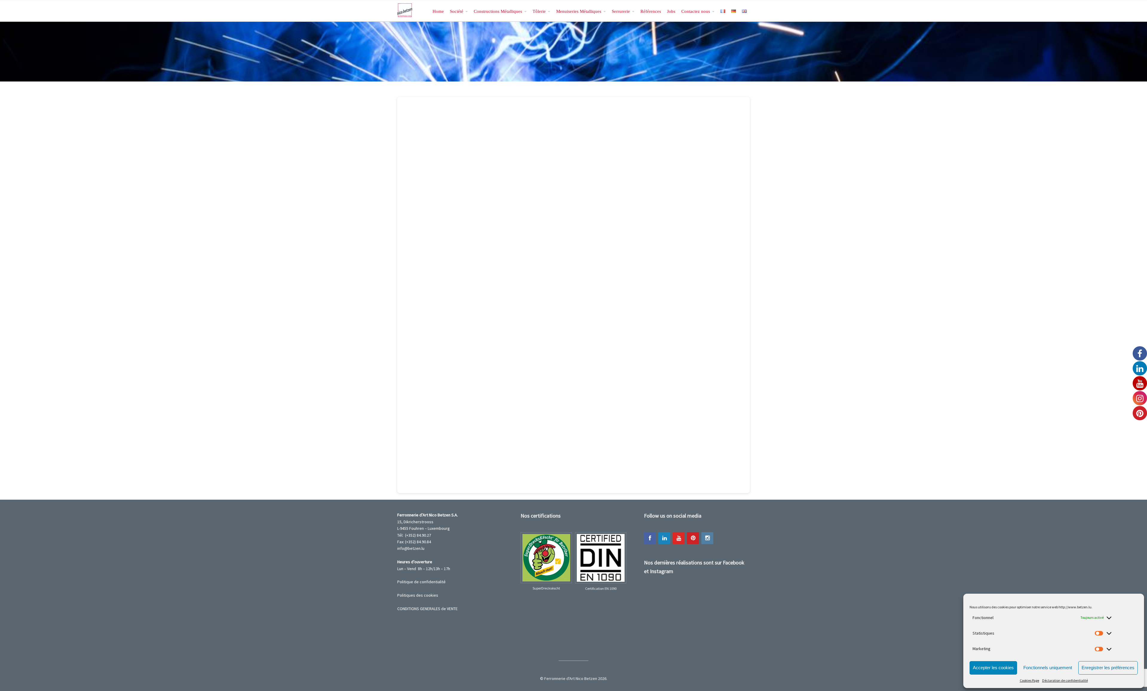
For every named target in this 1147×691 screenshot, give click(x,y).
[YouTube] (679, 538)
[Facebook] (650, 538)
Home (438, 11)
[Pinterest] (693, 538)
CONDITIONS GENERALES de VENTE (427, 608)
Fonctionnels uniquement (1047, 667)
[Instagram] (707, 538)
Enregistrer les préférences (1108, 667)
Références (650, 11)
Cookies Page (1029, 680)
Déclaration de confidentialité (1065, 680)
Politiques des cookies (417, 595)
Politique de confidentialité (421, 581)
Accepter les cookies (993, 667)
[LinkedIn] (664, 538)
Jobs (671, 11)
